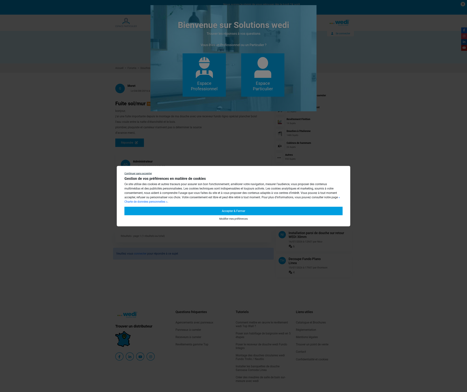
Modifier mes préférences (233, 218)
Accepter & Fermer (233, 211)
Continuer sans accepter (138, 173)
